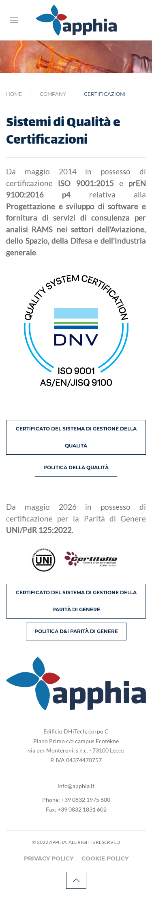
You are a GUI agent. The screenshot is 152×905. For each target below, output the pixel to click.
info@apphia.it (76, 785)
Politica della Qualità (76, 467)
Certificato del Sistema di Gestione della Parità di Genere (76, 601)
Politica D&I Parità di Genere (76, 631)
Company (53, 94)
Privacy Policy (48, 858)
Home (14, 94)
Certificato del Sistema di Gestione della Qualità (76, 437)
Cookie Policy (104, 858)
